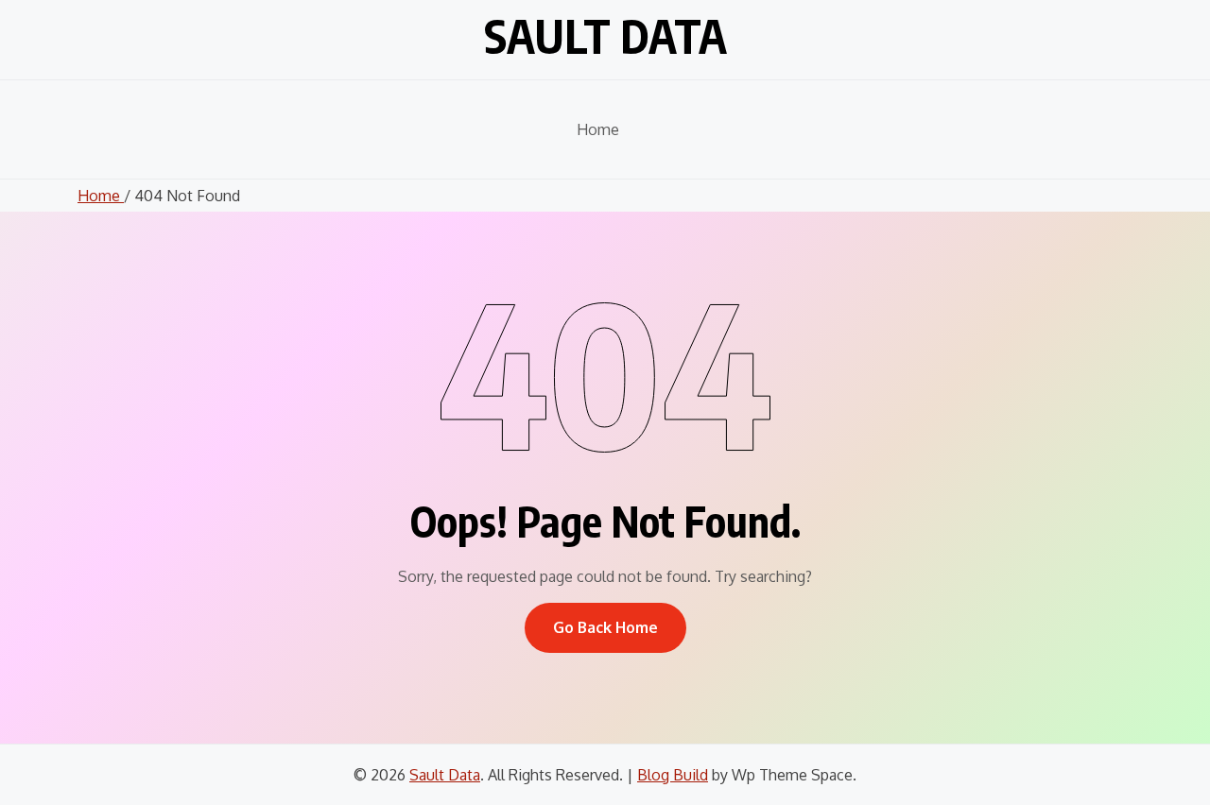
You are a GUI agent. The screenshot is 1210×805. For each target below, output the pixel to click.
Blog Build (672, 774)
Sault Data (605, 36)
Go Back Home (605, 627)
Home (598, 129)
